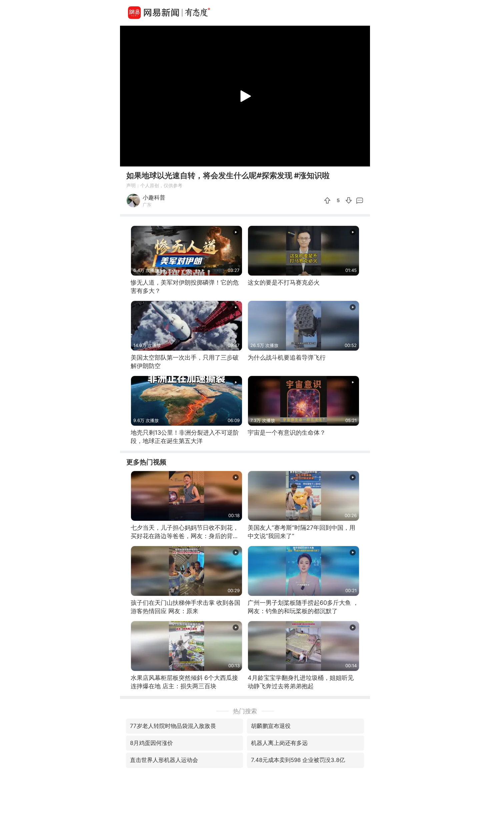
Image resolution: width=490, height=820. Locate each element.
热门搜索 (245, 711)
